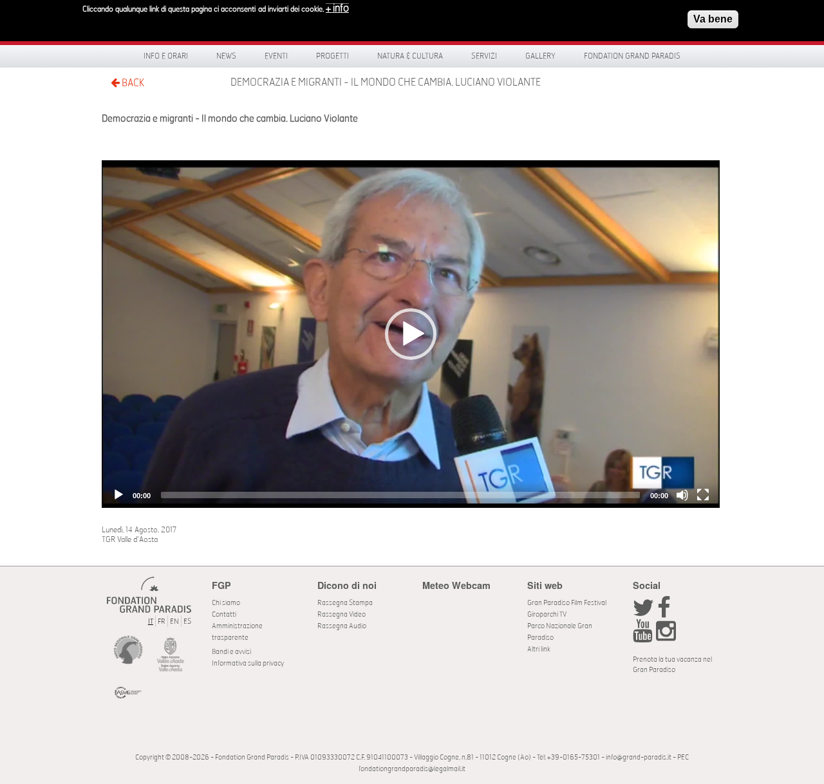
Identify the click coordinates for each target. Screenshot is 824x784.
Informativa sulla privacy (248, 663)
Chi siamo (226, 602)
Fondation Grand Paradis (632, 56)
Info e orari (166, 56)
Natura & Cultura (410, 56)
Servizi (484, 56)
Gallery (540, 56)
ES (187, 621)
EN (174, 621)
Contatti (224, 614)
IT (150, 621)
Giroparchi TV (546, 614)
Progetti (332, 56)
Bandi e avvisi (231, 651)
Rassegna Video (341, 614)
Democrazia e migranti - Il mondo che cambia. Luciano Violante (385, 82)
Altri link (538, 649)
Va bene (713, 19)
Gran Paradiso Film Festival (566, 602)
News (226, 56)
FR (161, 621)
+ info (337, 8)
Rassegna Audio (341, 626)
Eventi (276, 56)
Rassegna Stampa (345, 602)
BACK (132, 83)
